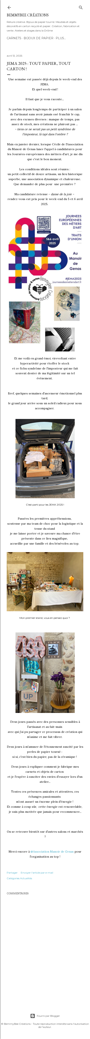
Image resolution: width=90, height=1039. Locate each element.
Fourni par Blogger (48, 1015)
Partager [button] (12, 872)
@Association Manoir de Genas (52, 851)
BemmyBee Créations (28, 15)
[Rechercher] (80, 7)
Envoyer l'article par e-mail (37, 872)
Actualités (26, 878)
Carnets (14, 38)
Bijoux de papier (38, 38)
